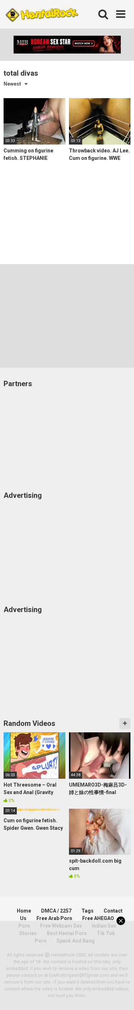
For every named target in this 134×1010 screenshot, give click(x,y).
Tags (87, 911)
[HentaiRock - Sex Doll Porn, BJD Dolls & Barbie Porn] (42, 14)
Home (24, 911)
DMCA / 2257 (56, 911)
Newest (12, 84)
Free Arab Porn (54, 918)
